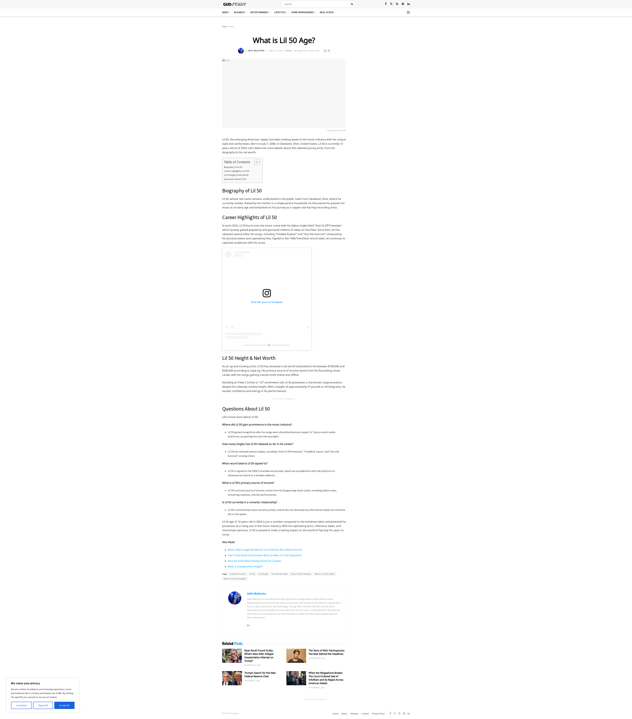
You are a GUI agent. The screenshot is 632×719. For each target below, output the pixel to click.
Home (224, 26)
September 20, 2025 (317, 658)
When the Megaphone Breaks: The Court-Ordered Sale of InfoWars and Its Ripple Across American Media (326, 678)
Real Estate (327, 12)
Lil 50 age (263, 574)
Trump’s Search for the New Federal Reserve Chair (260, 674)
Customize (21, 705)
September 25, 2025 (252, 665)
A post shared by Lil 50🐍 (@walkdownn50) (267, 345)
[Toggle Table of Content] (255, 162)
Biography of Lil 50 (233, 167)
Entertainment (259, 12)
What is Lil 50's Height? (235, 578)
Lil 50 (252, 574)
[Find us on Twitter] (391, 4)
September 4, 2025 (316, 687)
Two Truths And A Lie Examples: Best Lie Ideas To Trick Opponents (265, 555)
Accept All (64, 705)
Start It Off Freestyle (301, 574)
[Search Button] (352, 4)
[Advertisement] (381, 49)
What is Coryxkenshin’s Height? (245, 566)
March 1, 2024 (275, 50)
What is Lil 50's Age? (325, 574)
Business (239, 12)
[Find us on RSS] (397, 4)
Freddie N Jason (238, 574)
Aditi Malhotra (256, 50)
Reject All (43, 705)
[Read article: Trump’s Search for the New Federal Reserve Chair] (232, 678)
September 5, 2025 (252, 680)
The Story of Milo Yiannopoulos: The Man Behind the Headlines (327, 652)
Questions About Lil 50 (235, 179)
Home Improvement (302, 12)
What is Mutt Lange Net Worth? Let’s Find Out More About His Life (265, 549)
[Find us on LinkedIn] (408, 4)
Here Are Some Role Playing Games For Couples (254, 560)
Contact (365, 713)
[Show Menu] (408, 12)
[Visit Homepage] (234, 4)
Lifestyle (280, 12)
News (225, 12)
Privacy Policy (378, 713)
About (344, 713)
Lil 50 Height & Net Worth (236, 174)
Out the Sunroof (279, 574)
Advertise (354, 713)
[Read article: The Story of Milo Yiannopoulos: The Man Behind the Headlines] (296, 656)
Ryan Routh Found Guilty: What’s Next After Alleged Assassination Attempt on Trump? (258, 655)
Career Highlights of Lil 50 (236, 171)
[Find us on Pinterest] (403, 4)
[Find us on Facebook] (385, 4)
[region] (43, 695)
